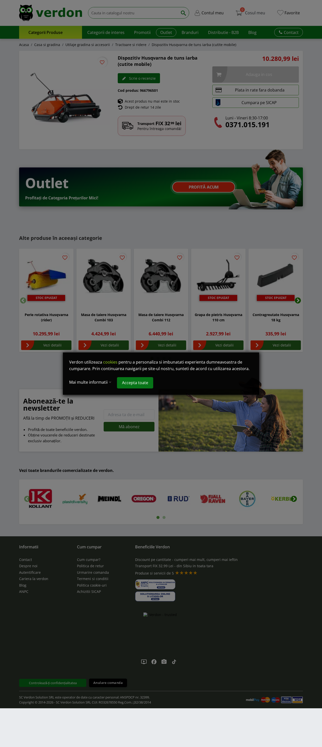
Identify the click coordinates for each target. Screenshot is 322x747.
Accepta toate (135, 382)
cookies (110, 362)
